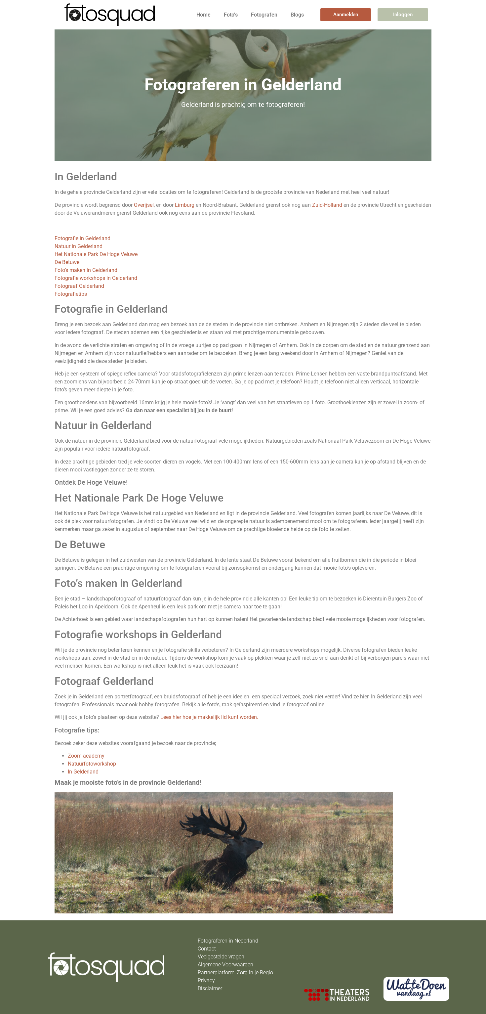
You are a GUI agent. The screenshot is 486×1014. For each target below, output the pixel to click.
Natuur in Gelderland (78, 246)
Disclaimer (210, 988)
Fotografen (264, 15)
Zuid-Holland (327, 205)
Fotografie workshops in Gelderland (96, 278)
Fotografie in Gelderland (82, 238)
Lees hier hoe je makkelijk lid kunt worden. (209, 717)
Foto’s (231, 15)
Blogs (297, 15)
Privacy (206, 980)
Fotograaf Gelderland (79, 286)
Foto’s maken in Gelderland (86, 270)
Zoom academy (86, 756)
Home (203, 15)
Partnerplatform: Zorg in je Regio (235, 972)
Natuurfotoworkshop (92, 764)
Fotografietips (71, 294)
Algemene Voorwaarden (225, 964)
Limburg (184, 205)
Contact (207, 949)
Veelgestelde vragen (221, 956)
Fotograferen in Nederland (228, 941)
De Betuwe (67, 262)
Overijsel (144, 205)
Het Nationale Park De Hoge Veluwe (96, 254)
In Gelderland (83, 772)
